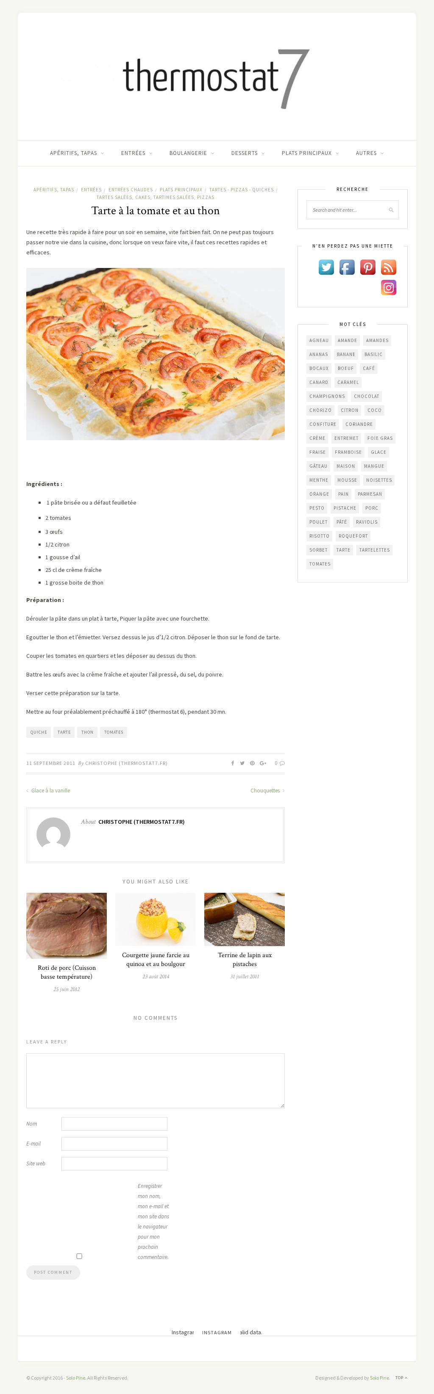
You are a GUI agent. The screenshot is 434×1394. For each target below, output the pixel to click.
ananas (318, 354)
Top (400, 1377)
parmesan (370, 494)
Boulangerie (188, 153)
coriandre (359, 424)
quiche (39, 732)
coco (374, 410)
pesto (317, 508)
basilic (373, 354)
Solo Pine (75, 1378)
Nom (31, 1123)
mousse (347, 480)
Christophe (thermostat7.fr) (126, 763)
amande (347, 340)
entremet (346, 438)
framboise (348, 452)
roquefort (353, 536)
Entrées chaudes (130, 190)
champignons (327, 396)
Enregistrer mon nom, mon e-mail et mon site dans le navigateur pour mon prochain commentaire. (153, 1221)
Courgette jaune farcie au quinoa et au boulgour (155, 960)
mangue (374, 466)
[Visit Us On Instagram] (388, 287)
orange (319, 494)
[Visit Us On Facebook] (347, 267)
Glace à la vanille (50, 790)
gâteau (318, 466)
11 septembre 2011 (50, 763)
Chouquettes (265, 790)
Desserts (244, 153)
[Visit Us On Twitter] (326, 267)
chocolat (366, 396)
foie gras (380, 438)
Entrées (133, 153)
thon (87, 732)
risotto (319, 536)
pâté (342, 522)
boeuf (346, 368)
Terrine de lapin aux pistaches (245, 960)
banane (346, 354)
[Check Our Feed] (388, 267)
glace (379, 452)
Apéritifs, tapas (73, 153)
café (369, 368)
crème (317, 438)
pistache (345, 508)
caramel (348, 382)
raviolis (367, 522)
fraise (317, 452)
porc (371, 508)
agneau (319, 340)
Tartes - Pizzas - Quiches (241, 190)
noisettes (379, 480)
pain (343, 494)
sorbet (318, 550)
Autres (366, 153)
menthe (318, 480)
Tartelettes (374, 550)
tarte (64, 732)
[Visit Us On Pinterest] (367, 267)
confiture (323, 424)
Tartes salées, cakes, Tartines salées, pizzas (155, 197)
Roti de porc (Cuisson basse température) (67, 972)
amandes (377, 340)
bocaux (319, 368)
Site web (35, 1163)
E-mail (33, 1143)
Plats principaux (307, 153)
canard (318, 382)
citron (350, 410)
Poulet (318, 522)
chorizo (320, 410)
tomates (113, 732)
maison (346, 466)
